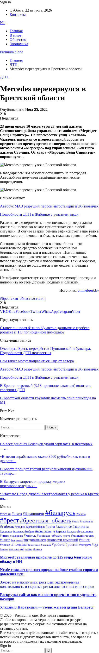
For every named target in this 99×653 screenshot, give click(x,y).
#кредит (71, 531)
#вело (75, 521)
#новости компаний (62, 540)
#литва (4, 535)
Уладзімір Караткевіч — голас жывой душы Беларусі (46, 607)
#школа (37, 549)
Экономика (19, 44)
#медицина (16, 535)
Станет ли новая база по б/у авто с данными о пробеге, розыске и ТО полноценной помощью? (45, 330)
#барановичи (33, 514)
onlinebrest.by (88, 290)
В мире (15, 35)
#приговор (34, 544)
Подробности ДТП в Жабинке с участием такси (39, 214)
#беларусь (60, 512)
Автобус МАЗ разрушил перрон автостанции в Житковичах (49, 206)
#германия (86, 521)
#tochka (5, 514)
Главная (16, 31)
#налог (5, 540)
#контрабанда (45, 531)
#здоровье (6, 531)
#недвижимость (35, 540)
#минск (30, 535)
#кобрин (29, 531)
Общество (18, 40)
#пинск (84, 540)
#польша (19, 544)
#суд (95, 544)
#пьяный (46, 544)
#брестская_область (16, 298)
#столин (39, 298)
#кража (61, 531)
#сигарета (85, 544)
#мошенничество (82, 535)
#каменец (18, 531)
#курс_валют (85, 531)
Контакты (18, 15)
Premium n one (11, 52)
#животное (64, 526)
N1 (2, 23)
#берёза (81, 514)
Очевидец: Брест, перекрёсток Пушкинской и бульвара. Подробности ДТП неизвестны (45, 350)
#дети (50, 526)
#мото (66, 535)
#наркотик (17, 540)
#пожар (5, 544)
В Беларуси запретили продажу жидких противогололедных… (32, 483)
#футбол (26, 549)
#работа (58, 544)
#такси (4, 549)
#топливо (14, 549)
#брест (9, 520)
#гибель (7, 526)
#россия (72, 544)
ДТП (4, 77)
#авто (17, 513)
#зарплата (81, 526)
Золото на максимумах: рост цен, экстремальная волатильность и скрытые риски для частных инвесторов (47, 584)
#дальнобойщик (35, 526)
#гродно (20, 526)
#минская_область (49, 535)
